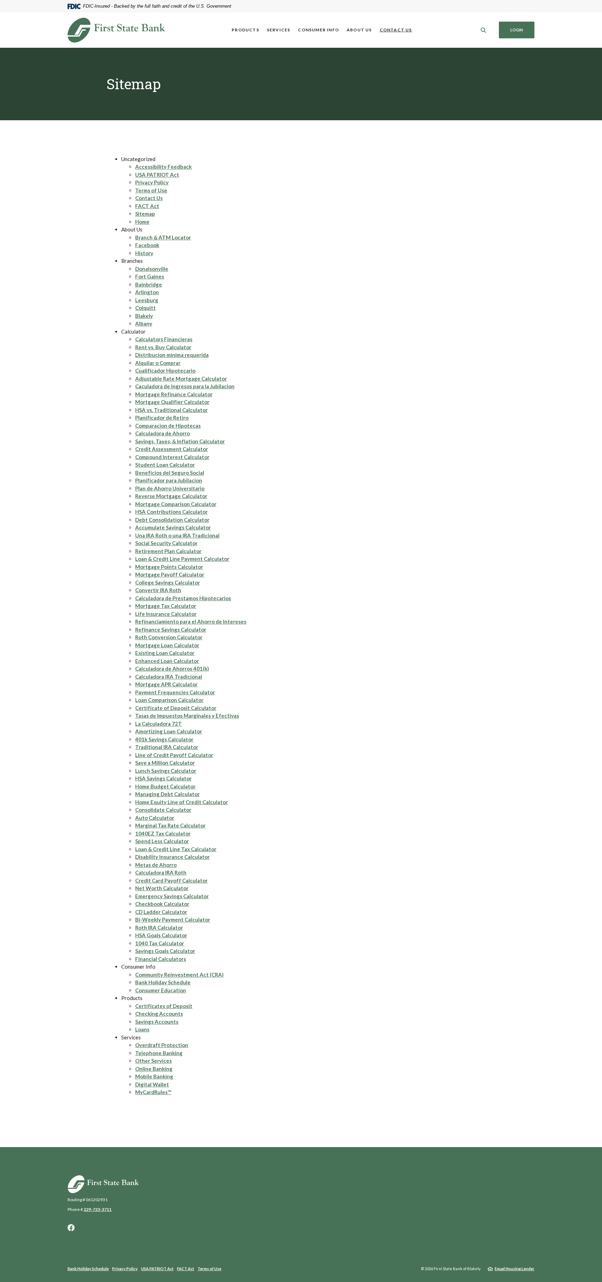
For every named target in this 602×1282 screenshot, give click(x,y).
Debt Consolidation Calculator (172, 520)
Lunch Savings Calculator (165, 771)
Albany (143, 323)
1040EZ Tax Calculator (163, 833)
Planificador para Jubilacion (168, 480)
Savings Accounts (156, 1021)
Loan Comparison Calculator (169, 700)
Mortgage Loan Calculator (167, 645)
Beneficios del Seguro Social (169, 473)
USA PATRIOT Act (157, 174)
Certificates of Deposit (163, 1006)
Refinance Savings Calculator (170, 629)
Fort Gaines (149, 276)
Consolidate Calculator (163, 810)
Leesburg (146, 300)
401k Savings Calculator (164, 739)
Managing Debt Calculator (167, 794)
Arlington (147, 292)
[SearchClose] (483, 30)
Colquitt (145, 308)
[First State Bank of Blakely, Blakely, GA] (116, 30)
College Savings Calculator (167, 582)
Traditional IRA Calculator (166, 747)
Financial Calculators (160, 959)
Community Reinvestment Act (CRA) (179, 974)
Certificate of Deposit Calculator (175, 708)
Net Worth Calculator (161, 888)
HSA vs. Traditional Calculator (171, 410)
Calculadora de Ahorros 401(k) (172, 668)
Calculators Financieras (163, 339)
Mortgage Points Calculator (169, 567)
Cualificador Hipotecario (165, 370)
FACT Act (147, 206)
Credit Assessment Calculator (171, 449)
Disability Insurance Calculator (172, 857)
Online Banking (153, 1069)
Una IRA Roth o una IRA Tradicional (177, 535)
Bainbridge (148, 284)
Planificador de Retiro (161, 417)
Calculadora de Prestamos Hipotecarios (183, 598)
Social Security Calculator (166, 543)
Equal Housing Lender (514, 1268)
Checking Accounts (159, 1013)
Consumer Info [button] (318, 29)
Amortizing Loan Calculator (168, 731)
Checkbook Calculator (162, 904)
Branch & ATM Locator (163, 237)
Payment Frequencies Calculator (175, 692)
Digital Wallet (152, 1084)
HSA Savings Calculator (163, 778)
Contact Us (396, 29)
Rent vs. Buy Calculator (163, 347)
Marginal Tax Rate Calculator (170, 825)
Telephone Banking (159, 1053)
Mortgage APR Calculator (166, 684)
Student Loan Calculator (165, 464)
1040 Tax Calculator (159, 943)
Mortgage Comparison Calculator (175, 504)
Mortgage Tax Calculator (165, 606)
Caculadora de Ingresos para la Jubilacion (184, 386)
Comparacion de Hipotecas (168, 425)
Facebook (147, 245)
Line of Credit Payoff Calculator (174, 755)
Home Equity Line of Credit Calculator (181, 802)
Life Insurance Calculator (165, 614)
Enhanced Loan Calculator (167, 661)
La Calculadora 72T (158, 723)
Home (142, 222)
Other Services (153, 1061)
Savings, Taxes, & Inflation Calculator (180, 441)
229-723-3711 (97, 1209)
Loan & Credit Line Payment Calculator (182, 559)
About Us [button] (359, 29)
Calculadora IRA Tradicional (168, 676)
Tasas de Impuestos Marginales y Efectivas (187, 715)
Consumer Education (160, 990)
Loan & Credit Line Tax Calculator (175, 849)
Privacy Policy (152, 182)
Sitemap (145, 214)
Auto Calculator (154, 818)
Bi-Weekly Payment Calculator (172, 919)
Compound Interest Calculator (172, 457)
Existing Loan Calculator (164, 653)
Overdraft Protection (161, 1045)
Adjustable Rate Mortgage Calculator (181, 378)
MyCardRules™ (153, 1092)
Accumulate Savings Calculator (173, 527)
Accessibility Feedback (163, 166)
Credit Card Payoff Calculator (171, 880)
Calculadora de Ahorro (162, 433)
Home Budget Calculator (165, 786)
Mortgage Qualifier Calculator (172, 402)
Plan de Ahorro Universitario (169, 488)
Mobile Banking (154, 1076)
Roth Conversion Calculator (168, 637)
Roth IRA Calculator (159, 927)
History (144, 253)
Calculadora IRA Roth (160, 872)
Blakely (144, 316)
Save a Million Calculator (165, 763)
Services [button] (279, 29)
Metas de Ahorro (156, 865)
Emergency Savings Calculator (172, 896)
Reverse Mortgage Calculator (171, 496)
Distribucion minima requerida (172, 355)
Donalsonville (151, 269)
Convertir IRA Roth (158, 590)
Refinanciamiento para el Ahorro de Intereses (190, 621)
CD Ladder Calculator (161, 912)
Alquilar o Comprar (157, 363)
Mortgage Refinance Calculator (174, 394)
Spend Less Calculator (162, 841)
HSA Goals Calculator (161, 935)
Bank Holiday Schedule (163, 982)
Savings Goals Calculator (165, 951)
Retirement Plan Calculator (168, 551)
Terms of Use (151, 190)
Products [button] (245, 29)
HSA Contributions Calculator (171, 512)
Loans (142, 1029)
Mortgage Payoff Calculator (169, 574)
